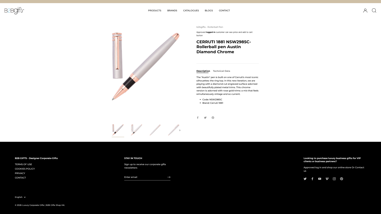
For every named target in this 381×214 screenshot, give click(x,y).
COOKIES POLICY (25, 168)
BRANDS (172, 10)
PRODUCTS (154, 10)
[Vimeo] (326, 178)
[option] (118, 131)
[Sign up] (168, 177)
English (18, 197)
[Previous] (112, 130)
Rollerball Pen (215, 27)
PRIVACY (20, 173)
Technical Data (221, 71)
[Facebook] (312, 178)
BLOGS (209, 10)
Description (203, 71)
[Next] (180, 130)
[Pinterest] (341, 178)
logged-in (210, 32)
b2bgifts (201, 27)
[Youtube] (319, 178)
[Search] (374, 10)
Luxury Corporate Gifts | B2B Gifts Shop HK (43, 205)
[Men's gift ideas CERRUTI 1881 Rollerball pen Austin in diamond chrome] (118, 130)
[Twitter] (305, 178)
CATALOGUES (191, 10)
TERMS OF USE (23, 164)
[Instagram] (334, 178)
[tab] (204, 71)
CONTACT (224, 10)
